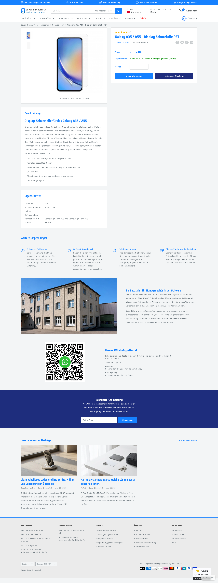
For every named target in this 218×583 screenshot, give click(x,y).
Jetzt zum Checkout (174, 76)
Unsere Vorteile (141, 538)
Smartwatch (64, 18)
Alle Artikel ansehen (188, 440)
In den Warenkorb (134, 76)
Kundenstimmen (142, 534)
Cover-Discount (122, 42)
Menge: (118, 67)
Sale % (143, 18)
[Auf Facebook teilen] (177, 42)
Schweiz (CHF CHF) (44, 564)
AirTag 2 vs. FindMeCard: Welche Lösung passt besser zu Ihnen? (108, 481)
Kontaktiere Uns (141, 546)
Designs (129, 18)
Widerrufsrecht (179, 538)
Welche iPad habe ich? (31, 534)
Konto (153, 12)
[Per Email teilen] (191, 42)
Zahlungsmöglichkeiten (107, 534)
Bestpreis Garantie (104, 538)
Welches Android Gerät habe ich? (71, 531)
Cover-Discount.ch (29, 25)
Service (191, 18)
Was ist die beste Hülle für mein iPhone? (35, 539)
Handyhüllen (26, 18)
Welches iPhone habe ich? (33, 530)
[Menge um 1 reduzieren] (132, 66)
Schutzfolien (58, 25)
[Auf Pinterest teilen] (182, 42)
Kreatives (113, 18)
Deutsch (25, 564)
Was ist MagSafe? (29, 545)
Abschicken (127, 420)
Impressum (177, 530)
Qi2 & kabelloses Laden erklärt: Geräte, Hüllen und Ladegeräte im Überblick (47, 481)
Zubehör (98, 18)
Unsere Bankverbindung (145, 542)
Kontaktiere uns (103, 546)
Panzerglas (82, 18)
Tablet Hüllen (45, 18)
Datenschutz (178, 534)
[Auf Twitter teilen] (187, 42)
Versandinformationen (106, 530)
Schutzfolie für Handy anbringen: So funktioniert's (34, 550)
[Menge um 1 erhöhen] (145, 66)
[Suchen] (118, 11)
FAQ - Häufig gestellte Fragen (109, 542)
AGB (174, 542)
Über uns (138, 530)
